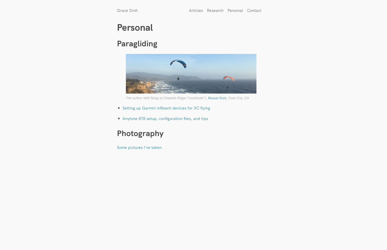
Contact (254, 10)
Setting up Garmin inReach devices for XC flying (166, 108)
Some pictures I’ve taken (139, 147)
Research (215, 10)
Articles (196, 10)
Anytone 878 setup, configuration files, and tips (165, 118)
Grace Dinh (127, 10)
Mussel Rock (217, 97)
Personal (235, 10)
